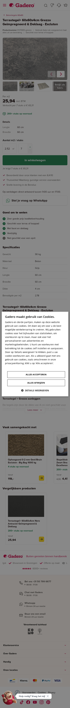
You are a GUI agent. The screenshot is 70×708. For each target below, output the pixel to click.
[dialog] (35, 354)
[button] (35, 390)
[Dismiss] (47, 696)
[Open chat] (9, 698)
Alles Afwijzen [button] (36, 382)
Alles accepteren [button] (36, 374)
